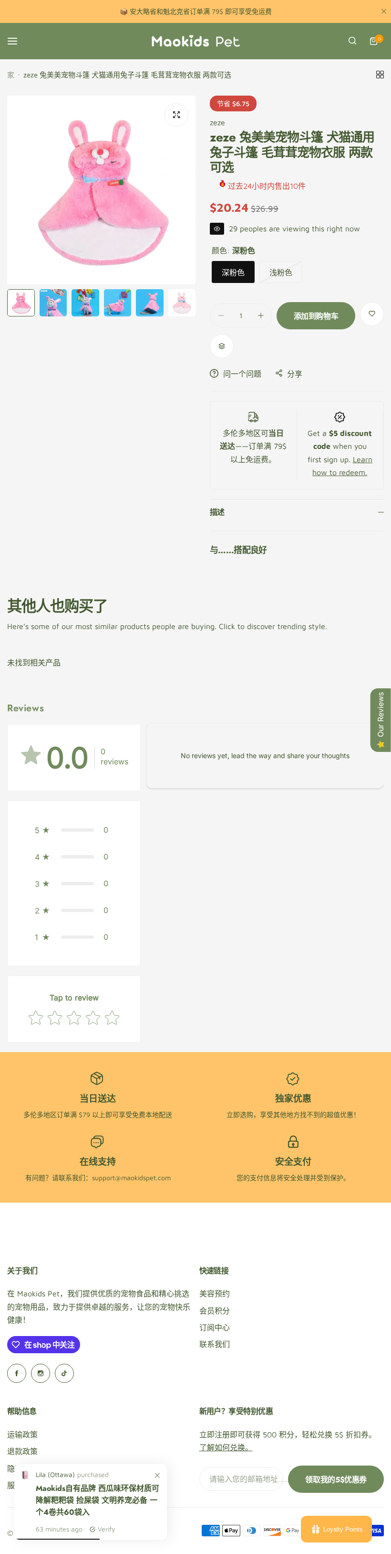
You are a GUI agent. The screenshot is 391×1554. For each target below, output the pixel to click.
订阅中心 (214, 1327)
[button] (74, 829)
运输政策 (22, 1434)
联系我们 (214, 1344)
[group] (101, 190)
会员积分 (214, 1310)
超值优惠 (340, 1114)
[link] (157, 1475)
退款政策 (22, 1451)
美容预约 (214, 1293)
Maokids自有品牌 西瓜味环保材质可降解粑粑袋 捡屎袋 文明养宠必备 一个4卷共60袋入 (97, 1500)
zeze (217, 122)
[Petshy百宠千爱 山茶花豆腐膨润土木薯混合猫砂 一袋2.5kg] (25, 1478)
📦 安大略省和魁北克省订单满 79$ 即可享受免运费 (196, 11)
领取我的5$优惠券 (336, 1479)
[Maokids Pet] (195, 41)
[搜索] (352, 41)
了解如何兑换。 (226, 1447)
